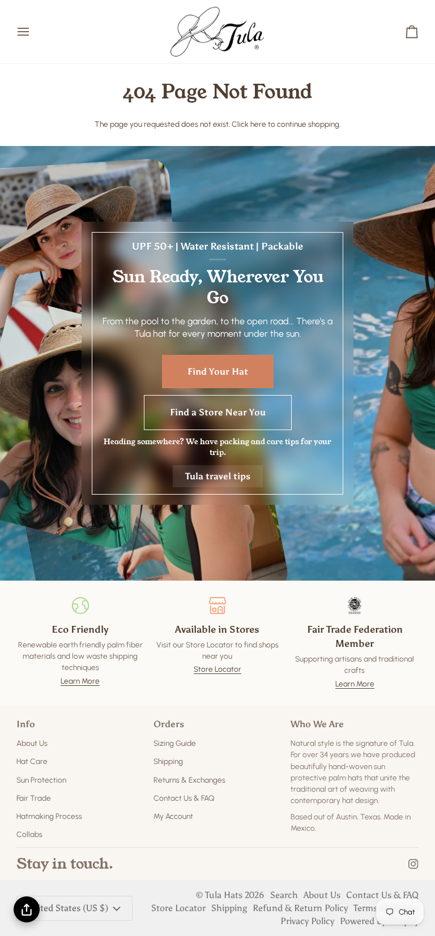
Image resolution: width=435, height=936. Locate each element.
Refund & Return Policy (300, 908)
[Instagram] (413, 864)
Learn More (80, 680)
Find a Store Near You (218, 412)
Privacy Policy (307, 921)
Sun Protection (41, 779)
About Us (32, 743)
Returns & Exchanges (189, 779)
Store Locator (217, 668)
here (258, 123)
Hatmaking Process (49, 816)
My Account (173, 816)
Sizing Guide (174, 743)
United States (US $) (67, 908)
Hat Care (32, 761)
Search (284, 895)
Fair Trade (33, 797)
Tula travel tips (217, 476)
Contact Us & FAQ (183, 797)
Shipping (168, 761)
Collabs (29, 834)
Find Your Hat (217, 371)
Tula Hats (223, 895)
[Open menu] (33, 31)
